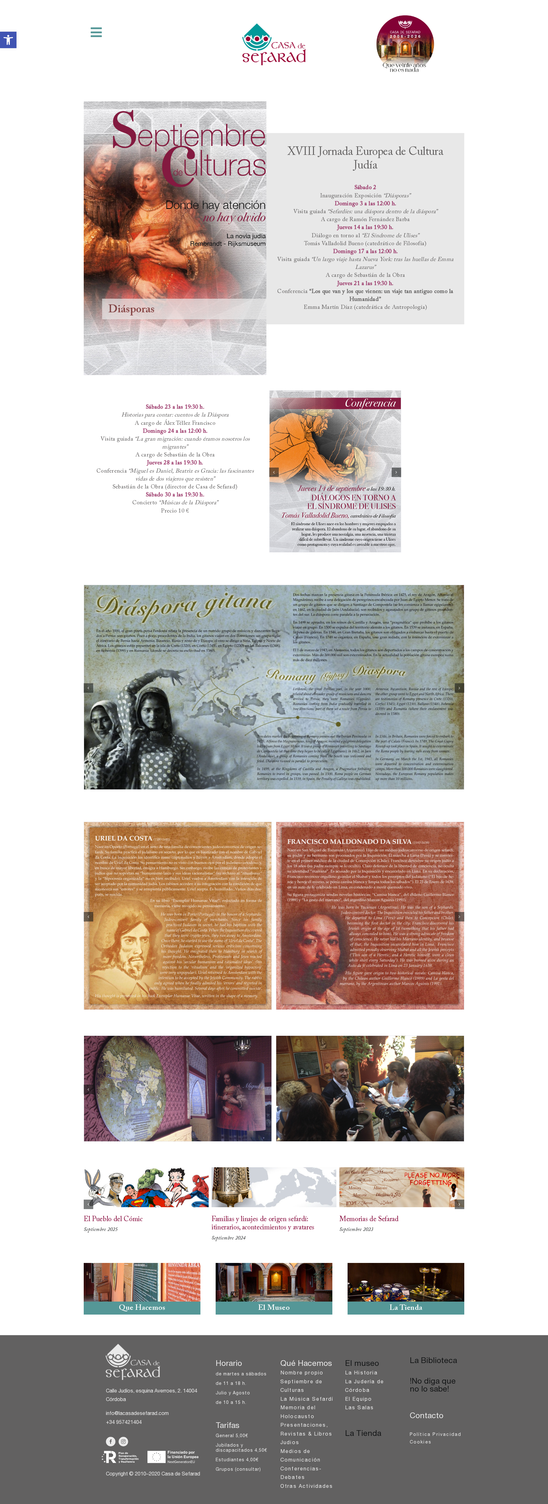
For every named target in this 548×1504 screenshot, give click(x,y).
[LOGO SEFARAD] (133, 1344)
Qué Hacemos (306, 1364)
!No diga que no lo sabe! (433, 1386)
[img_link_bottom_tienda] (406, 1265)
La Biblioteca (433, 1361)
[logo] (274, 26)
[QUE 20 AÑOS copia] (406, 15)
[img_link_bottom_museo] (274, 1265)
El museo (362, 1364)
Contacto (426, 1416)
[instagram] (123, 1441)
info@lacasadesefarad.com (137, 1414)
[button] (8, 40)
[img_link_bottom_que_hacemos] (142, 1265)
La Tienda (363, 1434)
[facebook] (110, 1441)
